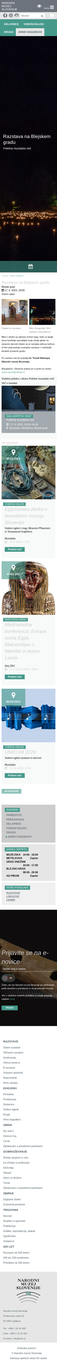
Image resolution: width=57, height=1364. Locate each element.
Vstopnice (8, 1241)
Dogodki (5, 276)
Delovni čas (9, 1136)
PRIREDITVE (14, 815)
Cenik (6, 1141)
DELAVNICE (11, 24)
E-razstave (9, 1067)
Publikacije (9, 1226)
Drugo (6, 1114)
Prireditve (8, 1094)
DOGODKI (10, 1088)
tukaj (12, 999)
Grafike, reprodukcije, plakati (19, 1231)
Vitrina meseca (11, 1062)
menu (46, 8)
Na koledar (11, 791)
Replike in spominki (14, 1221)
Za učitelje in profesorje (16, 1162)
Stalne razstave (12, 1047)
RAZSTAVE (13, 893)
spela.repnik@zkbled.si (13, 372)
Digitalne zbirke (12, 1199)
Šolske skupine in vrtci (15, 1157)
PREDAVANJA (15, 819)
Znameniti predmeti (14, 1204)
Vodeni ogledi (11, 1109)
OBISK (7, 1125)
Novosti (7, 1216)
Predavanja (9, 1099)
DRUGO (8, 32)
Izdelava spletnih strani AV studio (28, 1358)
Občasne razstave (13, 1052)
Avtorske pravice (26, 1348)
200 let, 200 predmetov (16, 1257)
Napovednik (10, 1077)
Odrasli (7, 1172)
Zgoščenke (9, 1236)
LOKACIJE (12, 896)
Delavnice (9, 1104)
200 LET (8, 1246)
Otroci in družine (12, 1178)
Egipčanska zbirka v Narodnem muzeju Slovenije (26, 516)
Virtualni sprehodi (13, 1072)
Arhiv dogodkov (30, 32)
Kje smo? (8, 1131)
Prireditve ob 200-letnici (16, 1262)
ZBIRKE (8, 1193)
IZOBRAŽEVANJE (15, 1151)
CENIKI (10, 900)
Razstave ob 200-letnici (16, 1252)
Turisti (6, 1183)
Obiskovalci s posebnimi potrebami (22, 1146)
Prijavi (10, 1008)
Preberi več (15, 549)
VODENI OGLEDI (34, 24)
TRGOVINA (10, 1209)
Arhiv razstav (10, 1082)
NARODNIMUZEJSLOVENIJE (9, 6)
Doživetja (8, 1167)
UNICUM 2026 (20, 752)
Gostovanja (9, 1057)
